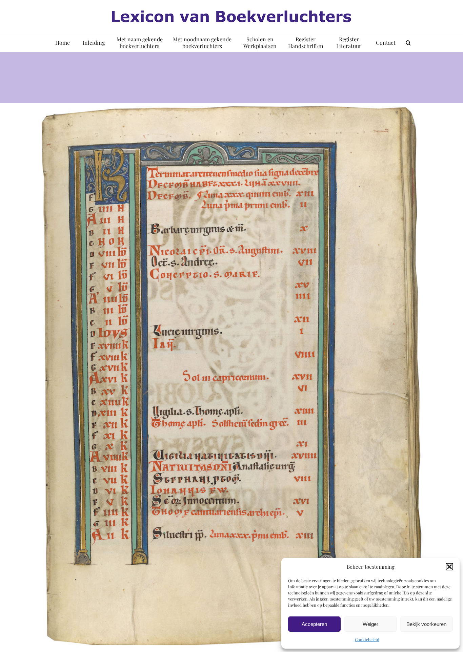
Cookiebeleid (367, 639)
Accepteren (314, 624)
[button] (449, 566)
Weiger (370, 624)
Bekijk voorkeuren (426, 624)
